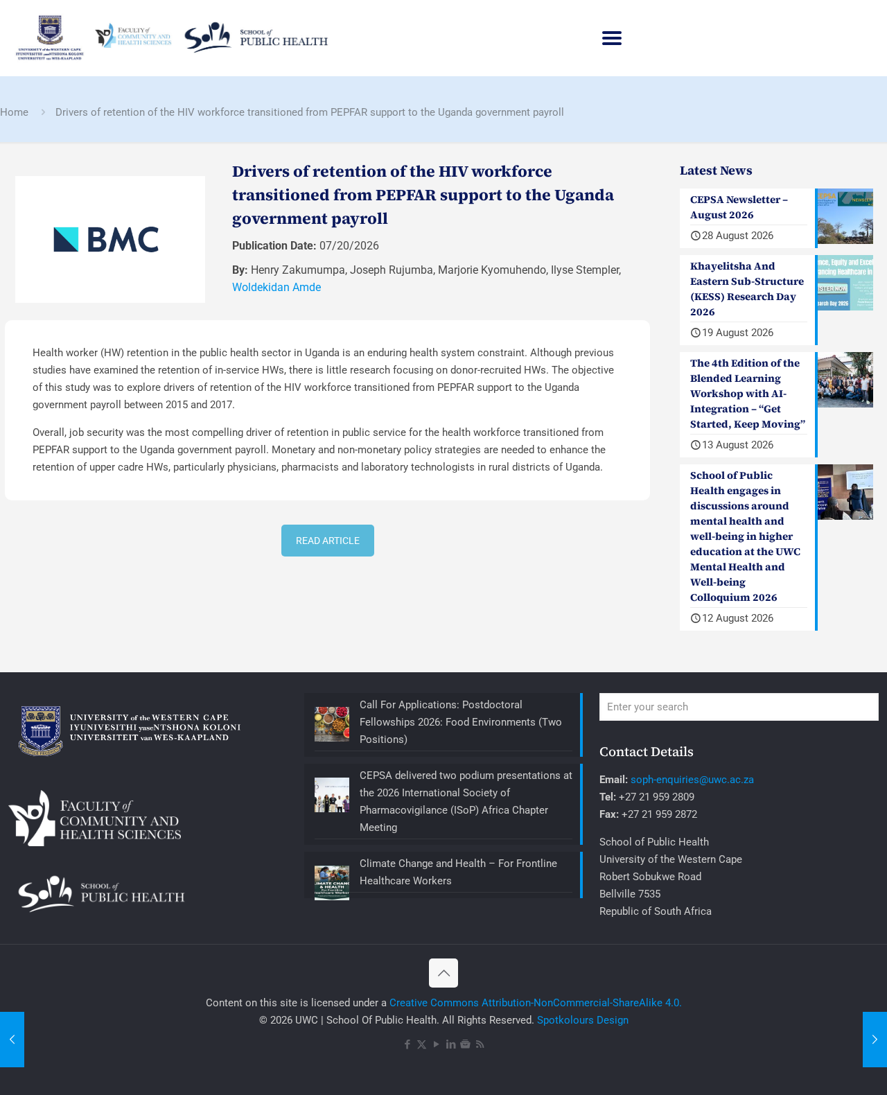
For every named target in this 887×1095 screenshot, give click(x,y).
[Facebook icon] (407, 1044)
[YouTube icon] (436, 1044)
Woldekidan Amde (276, 287)
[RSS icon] (480, 1044)
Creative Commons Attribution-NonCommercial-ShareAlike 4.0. (535, 1003)
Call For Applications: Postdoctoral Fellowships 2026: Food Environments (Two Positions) (461, 722)
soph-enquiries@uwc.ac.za (692, 779)
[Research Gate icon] (465, 1044)
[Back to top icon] (443, 973)
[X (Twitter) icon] (421, 1044)
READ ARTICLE (328, 540)
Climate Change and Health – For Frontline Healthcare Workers (458, 872)
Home (14, 112)
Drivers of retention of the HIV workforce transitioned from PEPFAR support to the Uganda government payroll (309, 112)
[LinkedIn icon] (451, 1044)
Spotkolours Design (583, 1020)
